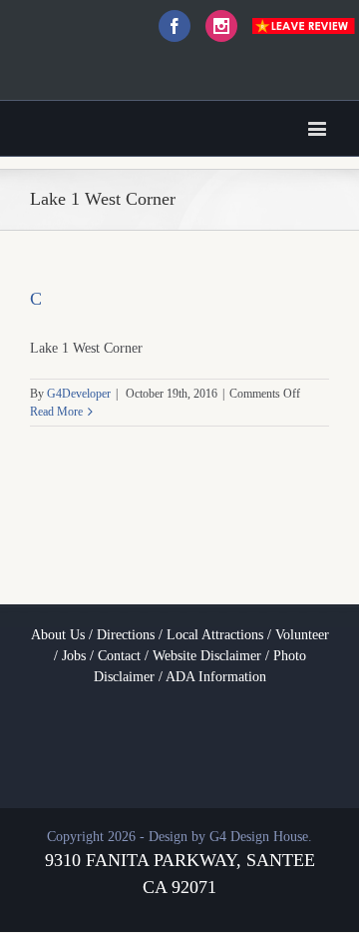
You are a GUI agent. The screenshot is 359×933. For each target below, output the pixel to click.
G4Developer (79, 394)
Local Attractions (215, 634)
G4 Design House (258, 836)
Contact (119, 655)
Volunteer (302, 634)
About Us (58, 634)
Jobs (74, 655)
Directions (126, 634)
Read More (56, 412)
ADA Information (216, 676)
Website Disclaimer (207, 655)
